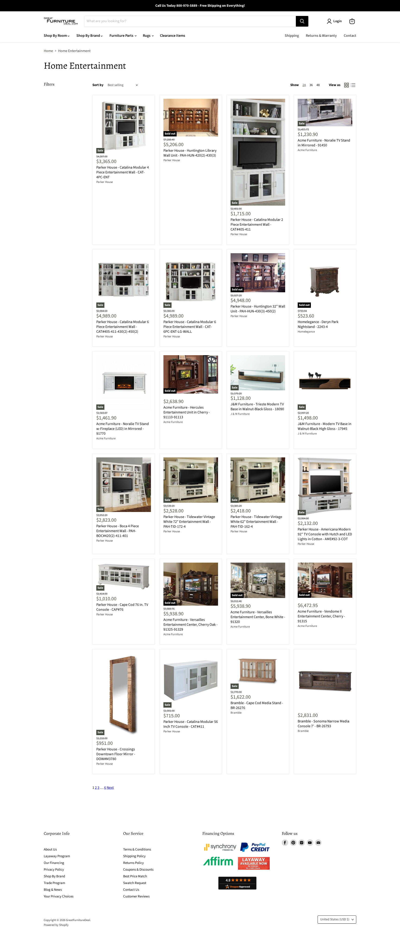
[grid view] (346, 85)
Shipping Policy (134, 856)
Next (110, 787)
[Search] (302, 21)
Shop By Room (56, 35)
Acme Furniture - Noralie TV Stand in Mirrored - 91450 (324, 143)
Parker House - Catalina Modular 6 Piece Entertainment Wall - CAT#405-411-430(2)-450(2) (122, 326)
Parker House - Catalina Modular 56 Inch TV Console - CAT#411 (190, 724)
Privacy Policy (54, 869)
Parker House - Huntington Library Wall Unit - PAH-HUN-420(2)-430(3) (189, 153)
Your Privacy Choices (58, 896)
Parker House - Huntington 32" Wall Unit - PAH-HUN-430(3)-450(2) (258, 309)
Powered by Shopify (56, 925)
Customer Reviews (136, 896)
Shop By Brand (88, 35)
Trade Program (54, 883)
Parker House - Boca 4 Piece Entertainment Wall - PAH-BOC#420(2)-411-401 (117, 531)
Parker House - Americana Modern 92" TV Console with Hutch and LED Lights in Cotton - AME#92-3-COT (325, 534)
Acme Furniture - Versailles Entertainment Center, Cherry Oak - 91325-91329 (190, 624)
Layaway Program (57, 856)
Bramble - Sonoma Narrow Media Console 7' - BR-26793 (323, 724)
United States (334, 919)
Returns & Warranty (321, 35)
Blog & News (53, 889)
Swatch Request (134, 883)
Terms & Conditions (137, 849)
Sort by (97, 85)
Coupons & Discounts (138, 869)
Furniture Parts (121, 35)
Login (337, 21)
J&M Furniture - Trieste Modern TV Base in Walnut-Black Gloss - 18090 (257, 407)
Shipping (292, 35)
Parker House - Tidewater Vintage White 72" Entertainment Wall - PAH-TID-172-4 (189, 521)
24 (304, 85)
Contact (350, 35)
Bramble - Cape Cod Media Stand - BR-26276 (257, 705)
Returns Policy (133, 862)
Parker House (104, 182)
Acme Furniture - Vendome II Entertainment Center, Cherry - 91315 (321, 616)
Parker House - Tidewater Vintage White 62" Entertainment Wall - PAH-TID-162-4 (256, 521)
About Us (50, 849)
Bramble (236, 713)
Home (48, 51)
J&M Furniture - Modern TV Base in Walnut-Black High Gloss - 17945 (324, 426)
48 (318, 85)
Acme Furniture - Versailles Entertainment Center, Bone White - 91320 (258, 617)
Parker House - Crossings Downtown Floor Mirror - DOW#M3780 (115, 754)
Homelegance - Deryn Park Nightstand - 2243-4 (318, 324)
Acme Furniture (307, 150)
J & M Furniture (240, 414)
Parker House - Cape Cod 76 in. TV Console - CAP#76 (122, 607)
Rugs (147, 35)
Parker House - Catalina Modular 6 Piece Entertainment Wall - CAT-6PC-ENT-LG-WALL (189, 326)
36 (311, 85)
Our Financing (54, 862)
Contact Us (131, 889)
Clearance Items (172, 35)
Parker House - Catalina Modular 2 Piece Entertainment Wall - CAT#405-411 (257, 224)
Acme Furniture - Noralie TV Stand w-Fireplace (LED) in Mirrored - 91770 (122, 428)
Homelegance (306, 332)
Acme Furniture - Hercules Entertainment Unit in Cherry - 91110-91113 (186, 412)
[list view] (353, 85)
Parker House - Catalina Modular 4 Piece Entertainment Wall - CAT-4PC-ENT (122, 172)
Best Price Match (135, 876)
